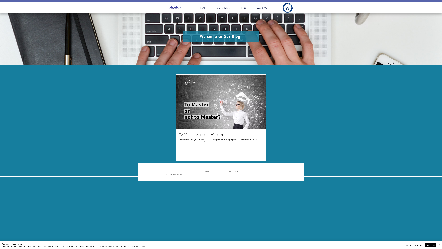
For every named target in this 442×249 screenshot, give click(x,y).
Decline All (418, 245)
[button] (227, 7)
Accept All (431, 245)
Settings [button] (408, 245)
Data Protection (141, 246)
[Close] (439, 245)
